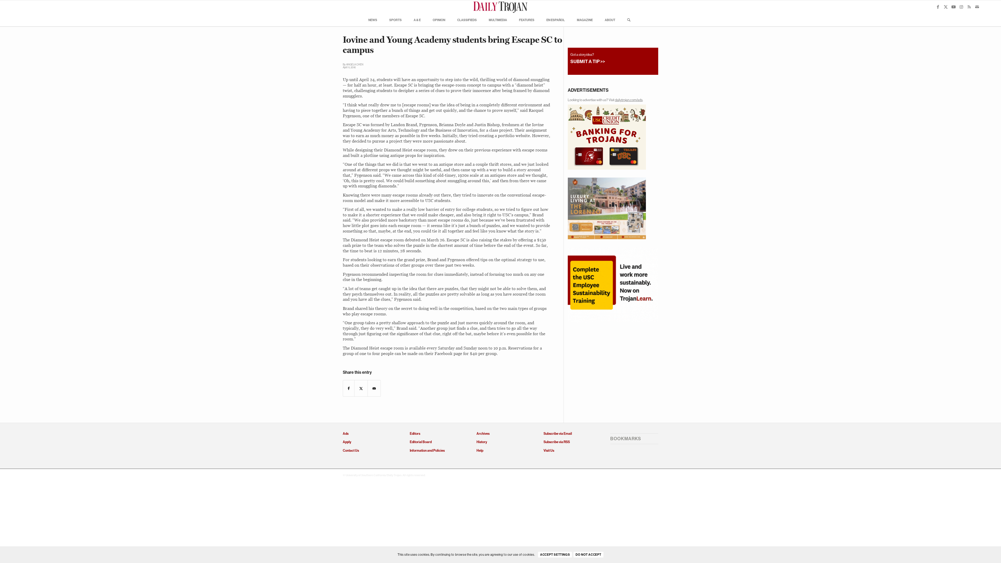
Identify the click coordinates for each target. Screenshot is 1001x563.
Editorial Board (421, 442)
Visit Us (549, 450)
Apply (347, 442)
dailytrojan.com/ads (629, 100)
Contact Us (351, 450)
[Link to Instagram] (961, 7)
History (482, 442)
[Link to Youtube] (953, 7)
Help (480, 450)
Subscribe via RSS (557, 442)
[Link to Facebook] (938, 7)
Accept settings (555, 555)
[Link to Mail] (977, 7)
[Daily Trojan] (500, 6)
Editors (415, 434)
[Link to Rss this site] (969, 7)
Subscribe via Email (558, 434)
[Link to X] (946, 7)
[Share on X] (361, 388)
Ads (346, 434)
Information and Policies (427, 450)
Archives (483, 434)
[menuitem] (373, 19)
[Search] (627, 19)
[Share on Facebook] (348, 388)
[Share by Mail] (374, 388)
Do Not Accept (588, 555)
